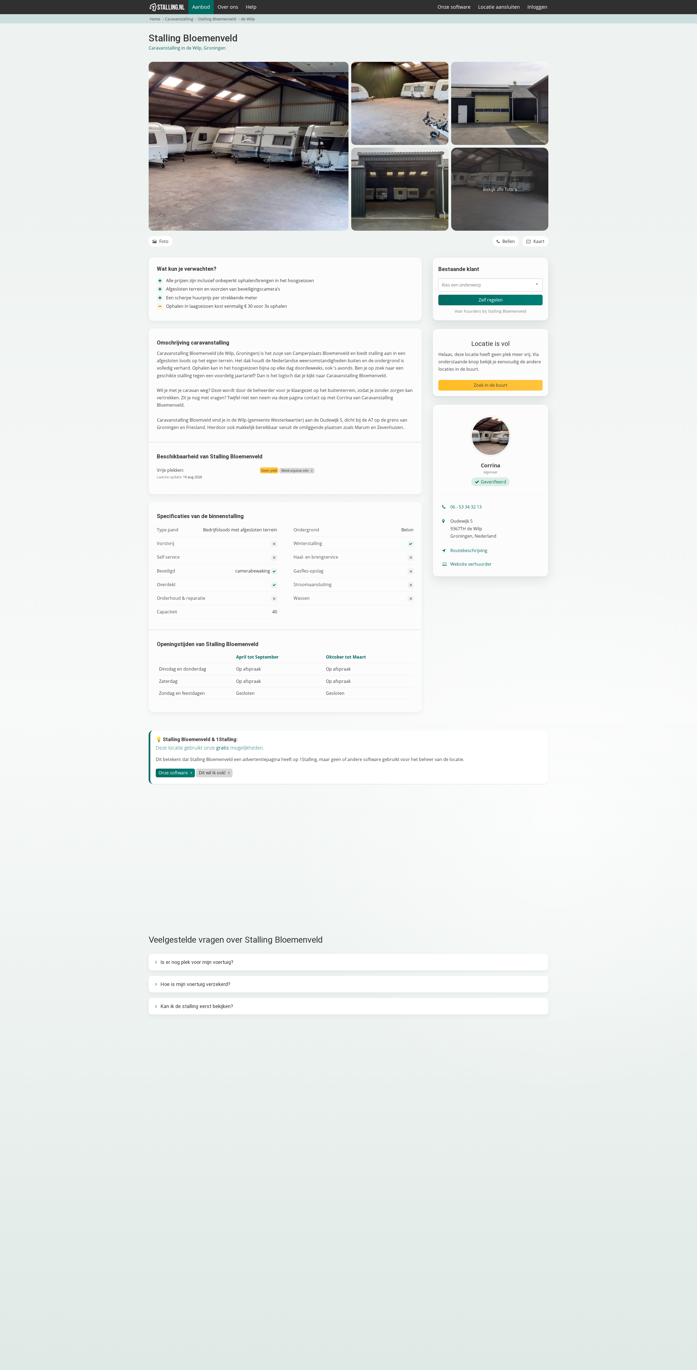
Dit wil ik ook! (212, 773)
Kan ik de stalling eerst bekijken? (196, 1006)
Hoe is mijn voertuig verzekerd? (195, 984)
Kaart (538, 241)
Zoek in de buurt (491, 385)
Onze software (454, 7)
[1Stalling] (167, 7)
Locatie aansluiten (499, 7)
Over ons (228, 7)
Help (251, 7)
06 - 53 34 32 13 (466, 507)
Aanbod (201, 7)
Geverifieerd (493, 482)
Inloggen (537, 7)
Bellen (508, 241)
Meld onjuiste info (295, 470)
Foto (163, 241)
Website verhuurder (471, 564)
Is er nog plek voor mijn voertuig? (196, 962)
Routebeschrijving (468, 550)
